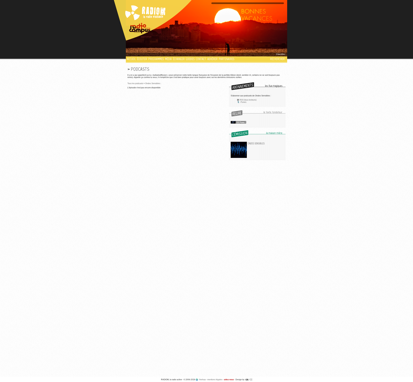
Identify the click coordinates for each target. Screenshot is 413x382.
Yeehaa (202, 379)
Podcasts (140, 69)
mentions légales (214, 379)
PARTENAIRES (226, 59)
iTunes (243, 102)
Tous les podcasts (135, 83)
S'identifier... (281, 54)
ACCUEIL (131, 59)
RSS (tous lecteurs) (248, 100)
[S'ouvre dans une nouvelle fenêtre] (140, 28)
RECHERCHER (277, 59)
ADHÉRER (212, 59)
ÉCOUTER (142, 59)
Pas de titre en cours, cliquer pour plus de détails (148, 54)
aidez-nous (229, 379)
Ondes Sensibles (152, 83)
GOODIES (190, 59)
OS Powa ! (241, 122)
